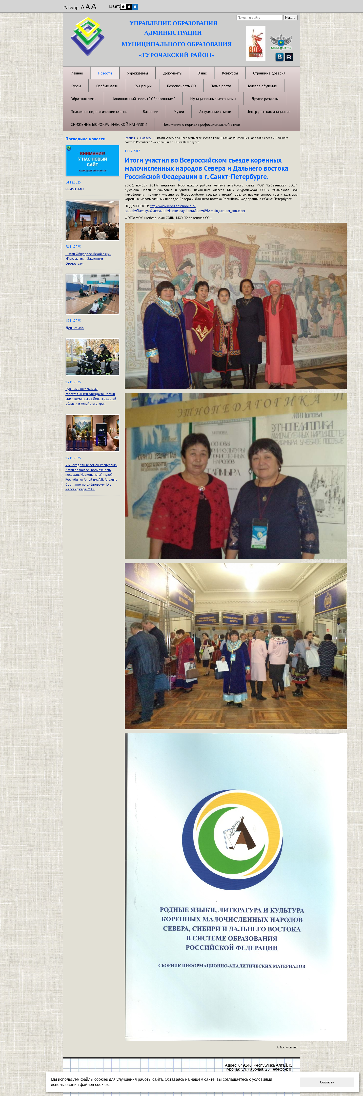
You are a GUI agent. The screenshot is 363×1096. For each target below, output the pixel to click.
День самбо (74, 328)
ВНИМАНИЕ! (74, 189)
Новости (146, 138)
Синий (135, 7)
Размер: (71, 7)
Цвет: (114, 6)
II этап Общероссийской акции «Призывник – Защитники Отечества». (88, 259)
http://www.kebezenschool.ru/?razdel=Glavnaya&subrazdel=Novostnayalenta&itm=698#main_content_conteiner (185, 208)
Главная (130, 138)
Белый (123, 7)
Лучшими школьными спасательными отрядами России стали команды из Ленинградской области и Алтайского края (90, 396)
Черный (129, 7)
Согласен (327, 1082)
